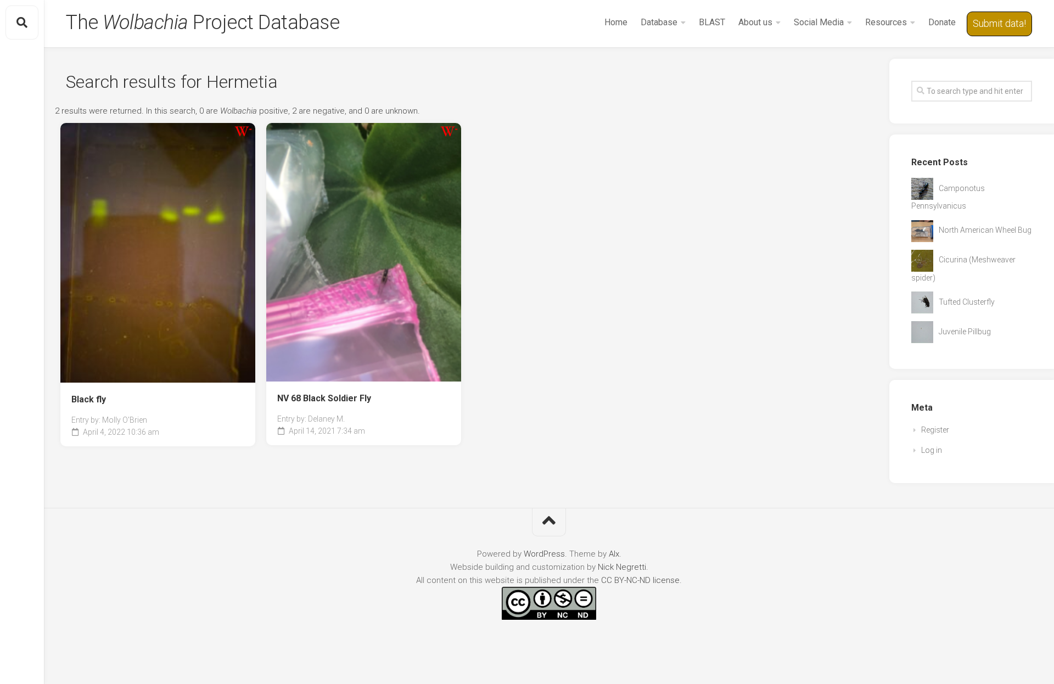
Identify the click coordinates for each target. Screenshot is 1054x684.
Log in (931, 450)
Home (615, 22)
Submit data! (999, 23)
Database (659, 22)
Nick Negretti (622, 567)
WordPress (544, 554)
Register (935, 429)
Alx (614, 554)
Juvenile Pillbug (965, 331)
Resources (886, 22)
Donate (942, 22)
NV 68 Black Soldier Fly (324, 398)
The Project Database (202, 22)
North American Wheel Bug (985, 230)
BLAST (712, 22)
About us (755, 22)
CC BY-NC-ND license (640, 580)
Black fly (88, 399)
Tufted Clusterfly (967, 302)
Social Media (819, 22)
